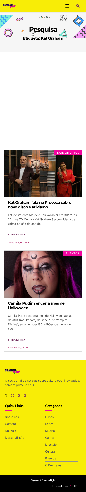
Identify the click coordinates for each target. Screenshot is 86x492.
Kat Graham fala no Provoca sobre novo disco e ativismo (39, 205)
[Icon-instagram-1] (12, 395)
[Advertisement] (43, 97)
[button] (67, 6)
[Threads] (25, 395)
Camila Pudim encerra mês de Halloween (36, 305)
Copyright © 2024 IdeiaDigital (43, 480)
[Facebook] (19, 395)
